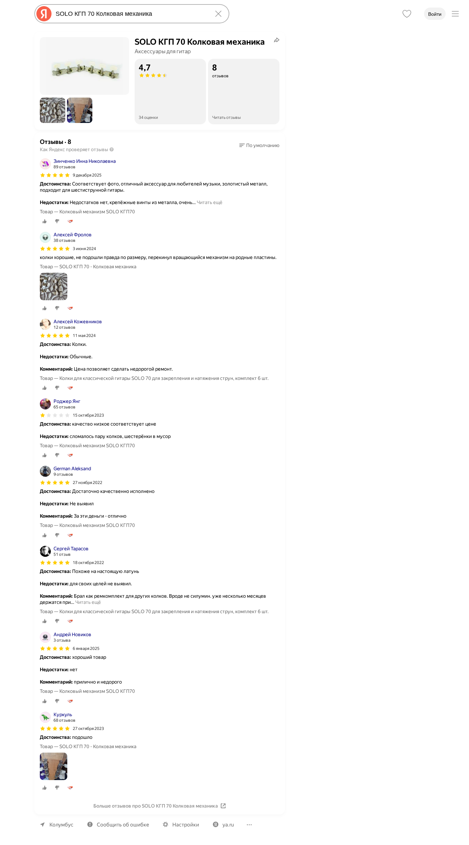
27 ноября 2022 (87, 482)
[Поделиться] (276, 40)
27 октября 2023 (88, 728)
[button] (52, 110)
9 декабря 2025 (87, 175)
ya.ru (228, 825)
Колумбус (61, 825)
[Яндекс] (44, 13)
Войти (435, 14)
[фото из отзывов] (53, 287)
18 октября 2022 (88, 562)
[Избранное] (406, 13)
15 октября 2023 (88, 415)
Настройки (185, 825)
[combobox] (130, 14)
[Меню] (455, 14)
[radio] (44, 221)
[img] (55, 175)
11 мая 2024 (84, 335)
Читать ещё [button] (209, 202)
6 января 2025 (86, 648)
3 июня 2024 (84, 248)
